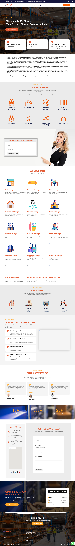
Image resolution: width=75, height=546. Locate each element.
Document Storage (12, 277)
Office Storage (54, 190)
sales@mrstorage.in (32, 537)
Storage (39, 5)
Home (26, 5)
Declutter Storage (33, 234)
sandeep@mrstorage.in (30, 538)
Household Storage (12, 212)
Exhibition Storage (55, 256)
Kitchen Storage (33, 212)
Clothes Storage (11, 234)
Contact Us (47, 5)
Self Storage (9, 190)
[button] (7, 391)
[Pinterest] (19, 472)
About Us (32, 5)
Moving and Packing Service (37, 277)
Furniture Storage (33, 190)
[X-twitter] (17, 472)
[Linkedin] (15, 472)
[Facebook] (11, 472)
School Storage (54, 212)
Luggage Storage (33, 256)
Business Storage (11, 256)
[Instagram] (13, 472)
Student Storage (55, 234)
